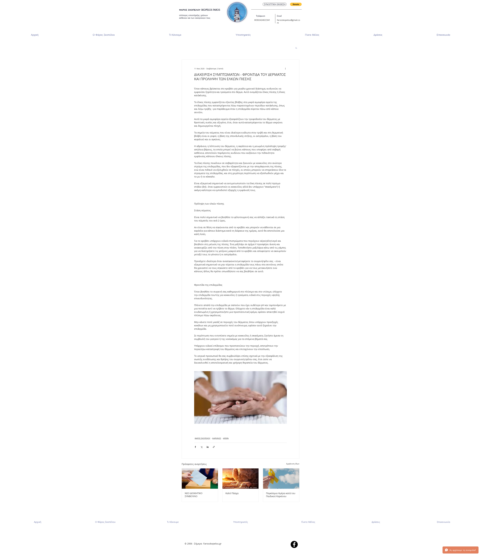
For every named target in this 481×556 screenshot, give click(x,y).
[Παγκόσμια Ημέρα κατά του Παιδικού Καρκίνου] (281, 478)
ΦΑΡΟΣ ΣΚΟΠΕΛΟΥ (202, 438)
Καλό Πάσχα (231, 493)
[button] (296, 4)
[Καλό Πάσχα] (240, 478)
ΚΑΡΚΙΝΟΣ (216, 438)
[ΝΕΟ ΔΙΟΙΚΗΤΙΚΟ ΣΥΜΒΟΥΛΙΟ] (200, 478)
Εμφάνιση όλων (292, 464)
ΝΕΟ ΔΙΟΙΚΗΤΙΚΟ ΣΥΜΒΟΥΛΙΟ (193, 495)
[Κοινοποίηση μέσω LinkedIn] (207, 447)
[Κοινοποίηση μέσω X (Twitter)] (201, 447)
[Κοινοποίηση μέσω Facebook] (195, 447)
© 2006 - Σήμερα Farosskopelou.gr (203, 543)
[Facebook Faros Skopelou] (294, 544)
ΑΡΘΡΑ (226, 438)
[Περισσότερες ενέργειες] (285, 68)
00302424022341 (262, 20)
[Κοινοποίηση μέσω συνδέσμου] (214, 447)
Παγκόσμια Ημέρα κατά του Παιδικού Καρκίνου (280, 495)
